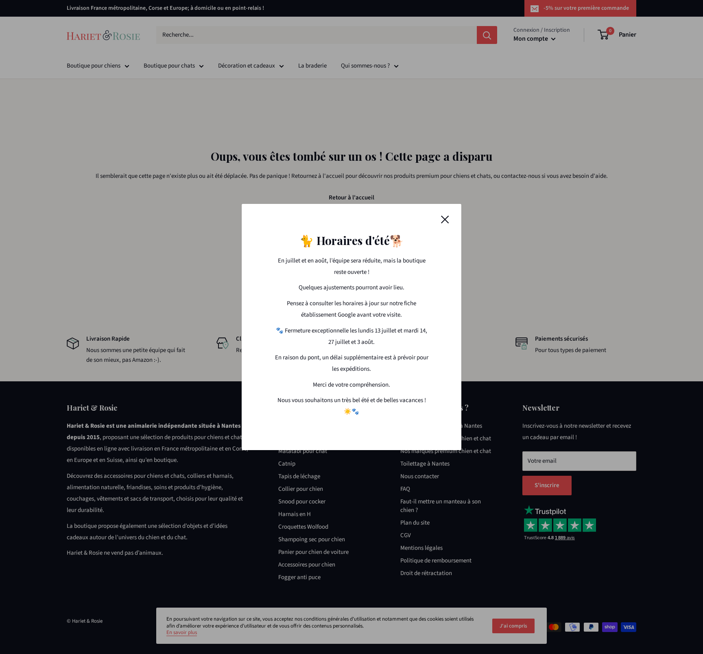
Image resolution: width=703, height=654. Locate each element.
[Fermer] (445, 219)
